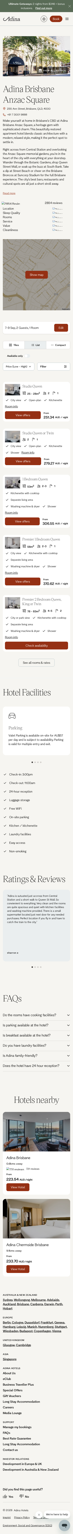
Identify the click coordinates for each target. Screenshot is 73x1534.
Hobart (7, 1308)
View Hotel (18, 1187)
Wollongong (22, 1299)
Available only (15, 355)
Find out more (43, 8)
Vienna (56, 1331)
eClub (7, 1378)
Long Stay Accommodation (21, 1401)
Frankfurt (47, 1322)
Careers (8, 1407)
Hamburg (9, 1326)
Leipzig (21, 1326)
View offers (23, 415)
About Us (9, 1373)
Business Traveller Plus (18, 1384)
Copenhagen (42, 1331)
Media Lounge (12, 1413)
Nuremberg (46, 1326)
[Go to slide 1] (32, 762)
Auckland (9, 1304)
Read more (9, 193)
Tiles (16, 345)
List (38, 345)
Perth (58, 1304)
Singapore (9, 1359)
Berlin (7, 1322)
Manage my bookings (17, 1427)
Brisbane (23, 1304)
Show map (36, 274)
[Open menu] (67, 19)
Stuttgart (61, 1326)
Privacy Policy (22, 1517)
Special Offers (13, 1390)
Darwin (49, 1304)
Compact (60, 345)
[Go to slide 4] (40, 762)
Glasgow (9, 1345)
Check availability (37, 645)
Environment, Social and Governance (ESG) (27, 1525)
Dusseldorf (32, 1322)
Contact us (10, 1449)
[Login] (44, 19)
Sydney (8, 1299)
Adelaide (53, 1299)
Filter (43, 366)
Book (56, 18)
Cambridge (23, 1345)
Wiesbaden (10, 1331)
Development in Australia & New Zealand (31, 1469)
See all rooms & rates (36, 662)
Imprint (7, 1517)
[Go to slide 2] (35, 762)
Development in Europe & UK (22, 1463)
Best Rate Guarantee (17, 1438)
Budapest (26, 1331)
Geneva (59, 1322)
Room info (11, 406)
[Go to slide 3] (37, 762)
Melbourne (38, 1299)
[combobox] (6, 366)
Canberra (36, 1304)
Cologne (17, 1322)
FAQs (6, 1432)
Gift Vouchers (12, 1396)
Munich (32, 1326)
